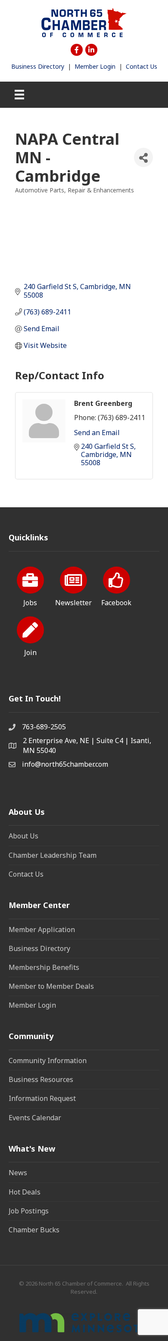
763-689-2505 (44, 726)
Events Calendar (35, 1117)
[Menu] (19, 94)
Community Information (48, 1060)
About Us (23, 836)
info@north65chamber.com (65, 764)
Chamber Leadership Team (52, 855)
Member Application (42, 929)
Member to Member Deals (51, 986)
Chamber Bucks (34, 1229)
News (18, 1172)
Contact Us (141, 66)
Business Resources (41, 1079)
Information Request (42, 1098)
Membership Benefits (44, 967)
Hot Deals (24, 1192)
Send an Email (97, 432)
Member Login (95, 66)
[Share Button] (143, 157)
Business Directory (37, 66)
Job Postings (29, 1211)
